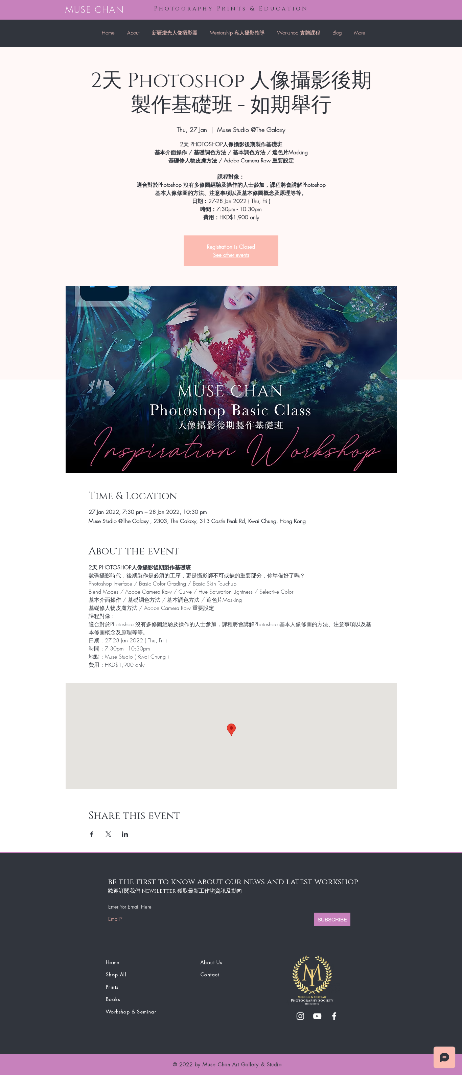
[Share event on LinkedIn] (125, 834)
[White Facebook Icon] (334, 1016)
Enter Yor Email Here (130, 907)
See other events (231, 254)
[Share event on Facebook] (92, 834)
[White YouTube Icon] (317, 1016)
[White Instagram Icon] (300, 1016)
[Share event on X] (108, 834)
